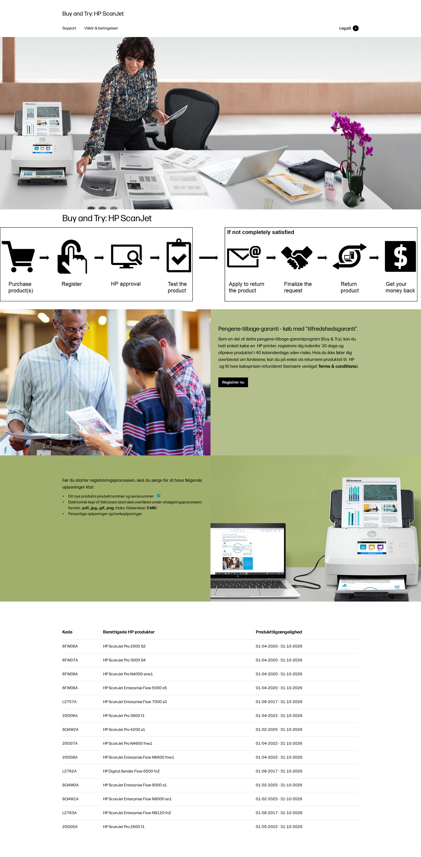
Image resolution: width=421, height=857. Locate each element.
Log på (345, 28)
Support (69, 28)
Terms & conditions (337, 366)
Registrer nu (233, 382)
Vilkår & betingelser (101, 28)
